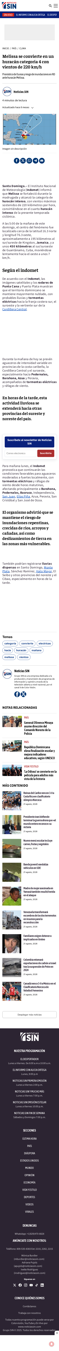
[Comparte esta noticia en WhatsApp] (29, 161)
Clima (22, 48)
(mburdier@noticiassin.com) (29, 1259)
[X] (14, 1285)
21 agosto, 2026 (30, 804)
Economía (29, 1182)
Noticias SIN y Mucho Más (29, 1091)
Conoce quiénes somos (29, 1298)
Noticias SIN (21, 92)
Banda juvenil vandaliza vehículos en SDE (35, 866)
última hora (29, 1138)
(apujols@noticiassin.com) (28, 1266)
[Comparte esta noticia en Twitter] (23, 161)
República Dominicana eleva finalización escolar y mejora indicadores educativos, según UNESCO (39, 752)
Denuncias (30, 1225)
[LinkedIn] (42, 1285)
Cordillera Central (14, 309)
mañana (36, 650)
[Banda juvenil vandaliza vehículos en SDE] (11, 872)
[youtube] (31, 1285)
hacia (7, 650)
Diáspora (29, 1153)
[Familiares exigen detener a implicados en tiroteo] (11, 943)
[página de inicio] (9, 5)
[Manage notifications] (51, 1344)
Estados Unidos (29, 1160)
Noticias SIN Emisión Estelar (29, 1102)
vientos (23, 657)
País (14, 48)
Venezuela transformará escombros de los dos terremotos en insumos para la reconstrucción (39, 917)
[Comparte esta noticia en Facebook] (17, 161)
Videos (29, 1204)
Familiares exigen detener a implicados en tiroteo (37, 937)
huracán (21, 650)
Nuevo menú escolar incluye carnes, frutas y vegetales (37, 842)
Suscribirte (46, 453)
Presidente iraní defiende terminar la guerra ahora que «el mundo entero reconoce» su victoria (39, 822)
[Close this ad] (57, 1333)
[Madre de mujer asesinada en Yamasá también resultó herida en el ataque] (11, 896)
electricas (45, 643)
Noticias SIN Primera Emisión (30, 1080)
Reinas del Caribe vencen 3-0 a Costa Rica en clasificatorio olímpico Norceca (38, 796)
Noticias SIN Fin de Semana (29, 1113)
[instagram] (25, 1285)
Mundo (29, 1168)
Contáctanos (29, 1306)
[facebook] (20, 1285)
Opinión (29, 1175)
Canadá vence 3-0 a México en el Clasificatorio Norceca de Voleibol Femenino (39, 987)
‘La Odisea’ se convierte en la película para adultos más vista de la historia (40, 775)
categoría (10, 643)
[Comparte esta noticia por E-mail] (42, 161)
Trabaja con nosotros (29, 1313)
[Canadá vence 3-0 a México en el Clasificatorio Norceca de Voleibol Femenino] (11, 991)
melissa (9, 657)
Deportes (29, 1197)
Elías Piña (23, 496)
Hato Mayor (44, 571)
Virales (29, 1211)
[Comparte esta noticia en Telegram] (35, 161)
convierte (27, 643)
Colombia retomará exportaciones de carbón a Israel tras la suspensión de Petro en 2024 (39, 965)
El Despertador (29, 1059)
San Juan (8, 496)
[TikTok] (36, 1285)
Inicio (5, 48)
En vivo (8, 15)
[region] (29, 174)
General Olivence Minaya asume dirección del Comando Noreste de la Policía (38, 728)
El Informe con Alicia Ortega (29, 1070)
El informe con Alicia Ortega (30, 14)
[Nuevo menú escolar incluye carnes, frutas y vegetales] (11, 848)
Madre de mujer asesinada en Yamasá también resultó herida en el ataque (39, 892)
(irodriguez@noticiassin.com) (29, 1273)
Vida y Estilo (31, 766)
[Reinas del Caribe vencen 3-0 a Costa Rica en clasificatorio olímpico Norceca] (11, 800)
